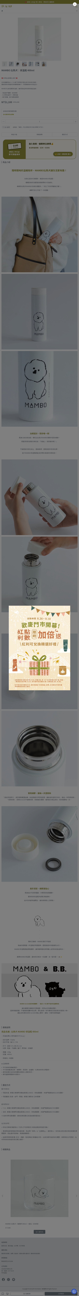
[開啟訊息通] (74, 1291)
